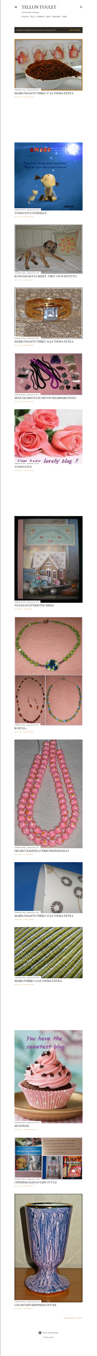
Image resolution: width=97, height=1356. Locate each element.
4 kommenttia (28, 470)
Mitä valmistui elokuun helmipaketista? (45, 398)
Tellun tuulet (39, 7)
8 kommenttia (28, 401)
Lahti (48, 17)
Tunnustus (23, 467)
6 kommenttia (28, 732)
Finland (56, 17)
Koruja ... (21, 728)
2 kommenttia (28, 854)
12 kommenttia (28, 217)
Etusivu (25, 17)
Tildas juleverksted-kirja (34, 605)
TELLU (33, 17)
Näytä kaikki (74, 30)
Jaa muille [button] (17, 97)
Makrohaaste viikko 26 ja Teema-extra (43, 341)
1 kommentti (27, 609)
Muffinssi (21, 1126)
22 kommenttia (28, 984)
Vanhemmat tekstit (73, 1318)
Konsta (40, 17)
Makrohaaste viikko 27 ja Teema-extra (43, 93)
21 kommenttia (28, 97)
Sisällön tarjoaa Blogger (50, 1333)
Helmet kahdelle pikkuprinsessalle (41, 851)
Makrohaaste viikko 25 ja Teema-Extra (43, 916)
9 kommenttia (28, 280)
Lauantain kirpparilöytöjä (35, 1305)
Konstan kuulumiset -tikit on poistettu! (45, 276)
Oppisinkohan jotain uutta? (35, 1182)
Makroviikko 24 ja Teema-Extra (38, 981)
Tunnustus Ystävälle (30, 213)
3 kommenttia (28, 1186)
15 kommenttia (28, 345)
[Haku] (81, 6)
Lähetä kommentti (29, 1129)
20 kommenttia (28, 919)
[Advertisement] (48, 120)
